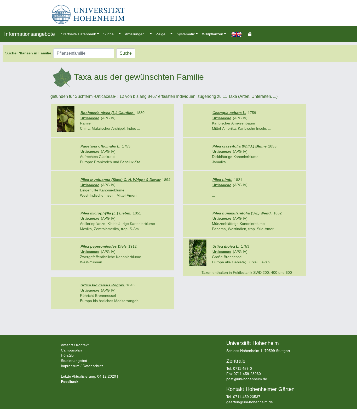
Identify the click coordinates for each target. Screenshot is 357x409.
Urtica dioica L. (225, 246)
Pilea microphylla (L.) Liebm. (105, 213)
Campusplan (71, 350)
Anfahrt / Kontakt (75, 345)
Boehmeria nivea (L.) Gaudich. (107, 113)
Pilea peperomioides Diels (103, 246)
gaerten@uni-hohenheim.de (249, 402)
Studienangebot (74, 361)
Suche (126, 53)
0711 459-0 (242, 368)
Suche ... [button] (110, 34)
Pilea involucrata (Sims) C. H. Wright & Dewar (120, 180)
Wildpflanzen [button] (212, 34)
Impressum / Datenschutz (82, 366)
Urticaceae (89, 118)
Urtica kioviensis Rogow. (102, 285)
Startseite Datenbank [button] (78, 34)
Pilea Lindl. (222, 180)
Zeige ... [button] (163, 34)
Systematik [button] (186, 34)
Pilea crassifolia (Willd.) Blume (239, 146)
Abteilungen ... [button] (137, 34)
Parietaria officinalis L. (100, 146)
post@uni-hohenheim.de (246, 379)
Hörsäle (67, 355)
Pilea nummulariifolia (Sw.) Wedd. (242, 213)
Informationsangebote (29, 34)
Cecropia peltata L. (229, 113)
